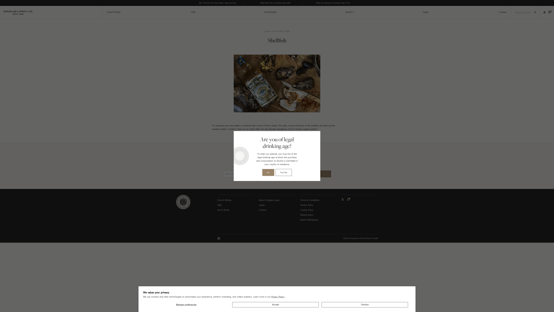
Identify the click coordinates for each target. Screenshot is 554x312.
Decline (365, 304)
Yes (268, 172)
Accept (275, 304)
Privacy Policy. (278, 296)
